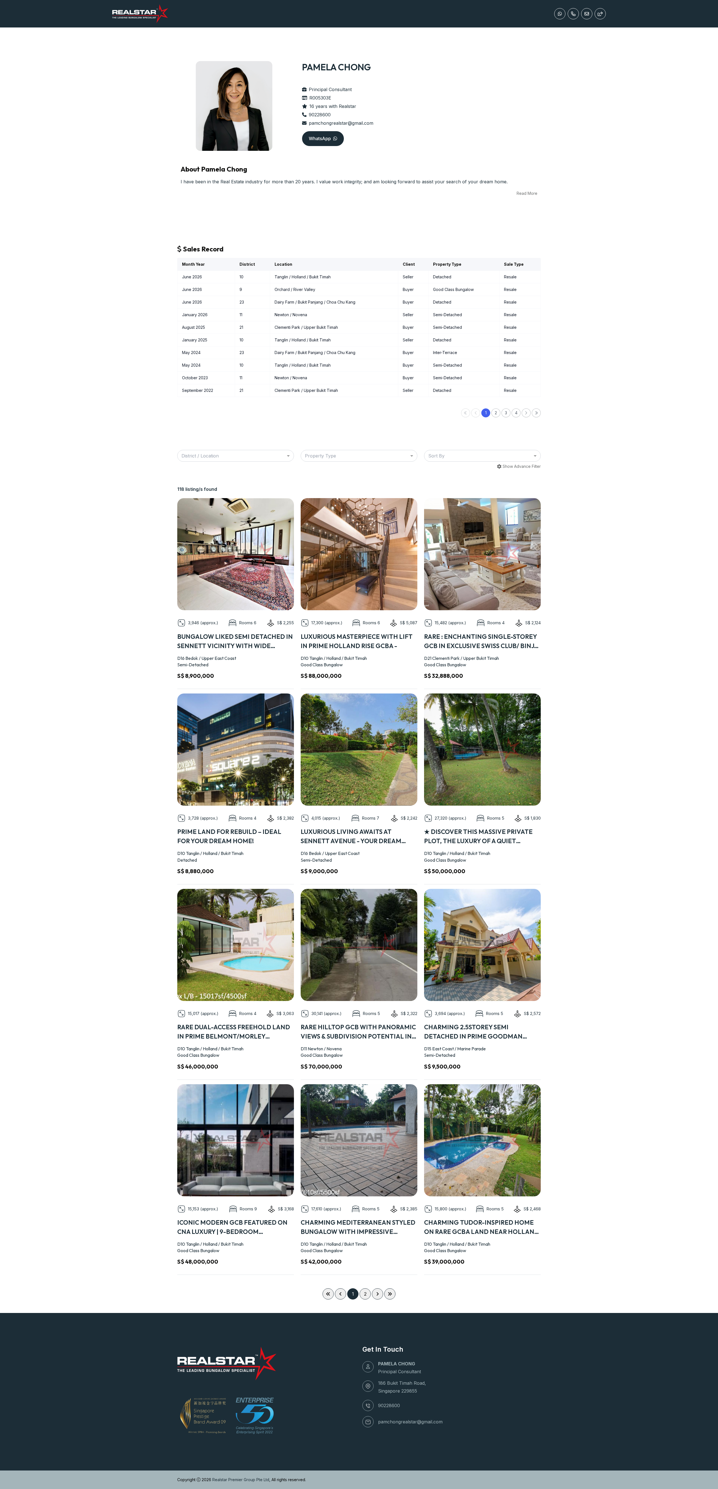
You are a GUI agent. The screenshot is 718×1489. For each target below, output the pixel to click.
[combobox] (236, 455)
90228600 (320, 114)
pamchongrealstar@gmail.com (341, 123)
